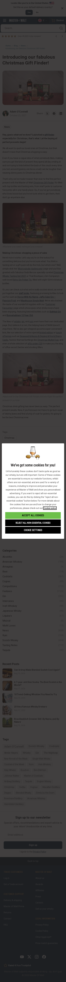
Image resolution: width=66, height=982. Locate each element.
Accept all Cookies (33, 515)
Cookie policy (50, 508)
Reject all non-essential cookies (33, 522)
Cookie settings (33, 530)
